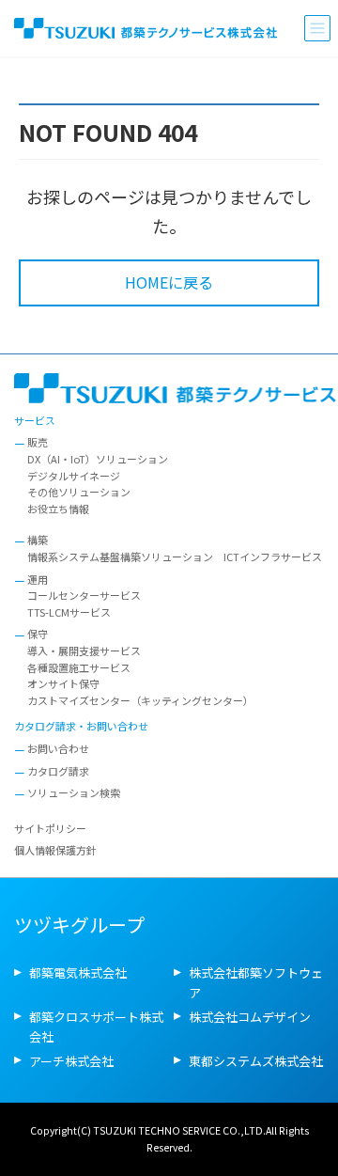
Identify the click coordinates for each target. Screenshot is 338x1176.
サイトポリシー (50, 828)
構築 (37, 539)
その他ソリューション (79, 491)
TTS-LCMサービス (69, 611)
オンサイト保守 (63, 683)
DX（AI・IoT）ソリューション (97, 458)
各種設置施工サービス (79, 666)
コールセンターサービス (84, 595)
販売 (37, 441)
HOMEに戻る (169, 282)
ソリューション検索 (73, 792)
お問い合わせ (58, 748)
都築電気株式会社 (78, 972)
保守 (37, 633)
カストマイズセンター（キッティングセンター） (140, 700)
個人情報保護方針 (55, 849)
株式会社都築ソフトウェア (256, 982)
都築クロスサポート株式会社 (96, 1026)
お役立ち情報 (58, 508)
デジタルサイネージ (73, 474)
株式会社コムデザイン (250, 1017)
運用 (37, 578)
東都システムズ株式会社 (256, 1060)
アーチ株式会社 (71, 1060)
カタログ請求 (58, 769)
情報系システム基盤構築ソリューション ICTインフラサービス (174, 556)
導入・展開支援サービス (84, 650)
